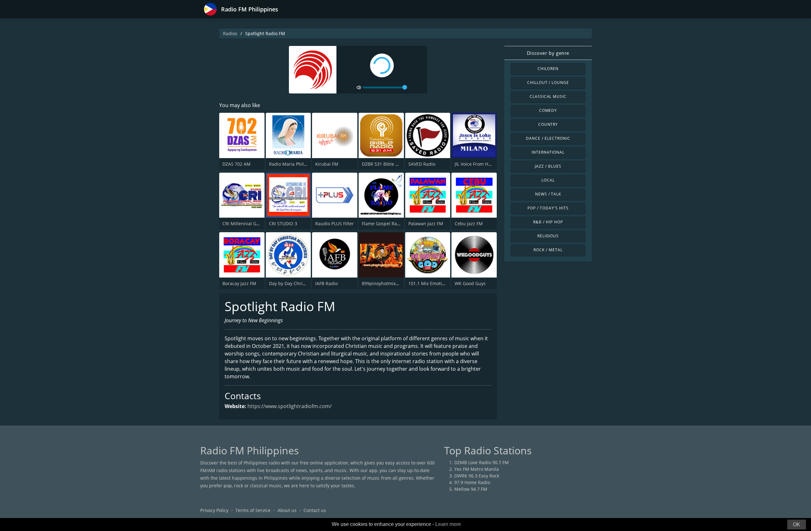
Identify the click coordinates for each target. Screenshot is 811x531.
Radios (230, 33)
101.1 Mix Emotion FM (431, 283)
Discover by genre (548, 53)
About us (287, 510)
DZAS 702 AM (236, 164)
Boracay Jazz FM (239, 283)
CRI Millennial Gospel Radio (251, 224)
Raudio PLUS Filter (334, 224)
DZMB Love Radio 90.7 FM (481, 462)
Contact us (314, 510)
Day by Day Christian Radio (297, 283)
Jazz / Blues (548, 166)
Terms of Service (253, 510)
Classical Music (548, 96)
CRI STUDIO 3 (283, 224)
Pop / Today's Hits (547, 208)
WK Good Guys (470, 283)
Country (548, 124)
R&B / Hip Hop (548, 222)
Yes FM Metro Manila (476, 469)
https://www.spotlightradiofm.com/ (289, 406)
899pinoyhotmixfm (381, 283)
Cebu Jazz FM (469, 224)
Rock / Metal (548, 250)
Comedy (548, 110)
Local (548, 180)
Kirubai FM (326, 164)
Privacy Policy (214, 510)
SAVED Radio (421, 164)
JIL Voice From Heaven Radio (484, 164)
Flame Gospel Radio (383, 224)
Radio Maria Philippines (294, 164)
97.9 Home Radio (472, 482)
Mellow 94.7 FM (470, 489)
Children (548, 68)
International (548, 152)
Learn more (448, 524)
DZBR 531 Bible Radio (384, 164)
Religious (548, 236)
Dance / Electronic (548, 138)
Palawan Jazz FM (425, 224)
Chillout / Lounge (548, 82)
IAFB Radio (326, 283)
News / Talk (548, 194)
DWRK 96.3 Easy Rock (476, 476)
